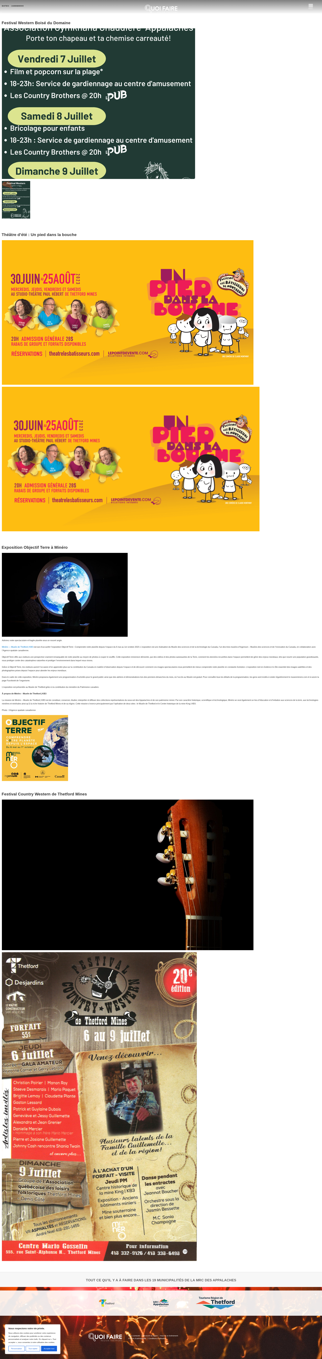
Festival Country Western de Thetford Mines (44, 794)
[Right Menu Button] (310, 6)
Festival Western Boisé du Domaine (36, 23)
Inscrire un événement (169, 1336)
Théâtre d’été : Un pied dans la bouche (39, 234)
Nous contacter (134, 1336)
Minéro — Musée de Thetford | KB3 (17, 647)
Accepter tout (49, 1349)
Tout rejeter (32, 1349)
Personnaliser (16, 1349)
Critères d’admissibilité (137, 1338)
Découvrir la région (150, 1336)
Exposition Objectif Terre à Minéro (35, 547)
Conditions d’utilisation (157, 1338)
